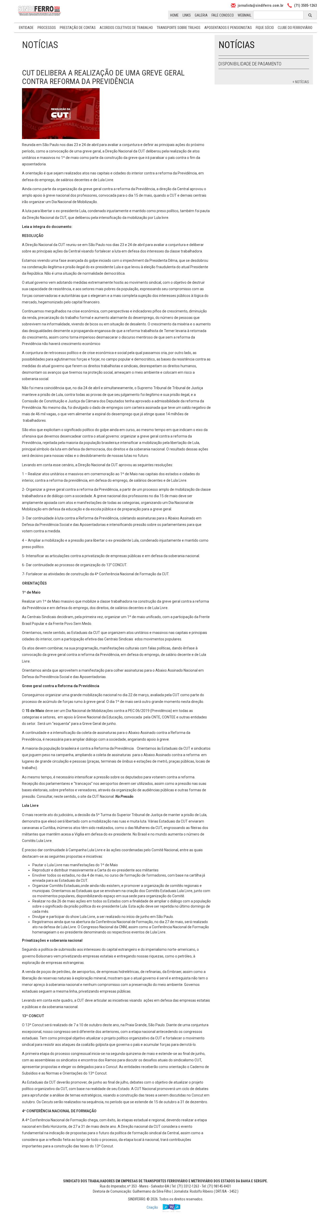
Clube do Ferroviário (295, 28)
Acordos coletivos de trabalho (126, 28)
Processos (46, 28)
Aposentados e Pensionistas (228, 28)
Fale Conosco (223, 15)
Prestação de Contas (78, 28)
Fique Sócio (265, 28)
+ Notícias (300, 82)
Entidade (26, 28)
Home (174, 15)
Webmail (244, 15)
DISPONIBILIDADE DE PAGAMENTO (250, 63)
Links (187, 15)
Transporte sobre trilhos (178, 28)
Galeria (201, 15)
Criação (153, 1207)
